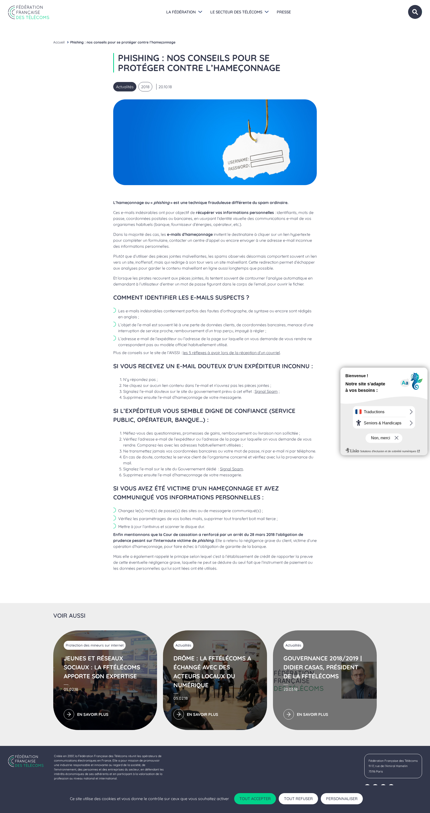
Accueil (59, 42)
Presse (284, 11)
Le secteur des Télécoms (236, 11)
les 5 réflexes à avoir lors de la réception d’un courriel (231, 352)
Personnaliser (342, 798)
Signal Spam (266, 391)
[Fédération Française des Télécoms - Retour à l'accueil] (28, 12)
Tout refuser (298, 798)
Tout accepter (255, 798)
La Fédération (181, 11)
